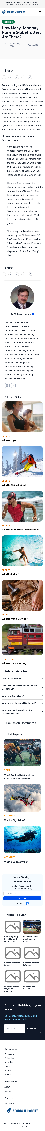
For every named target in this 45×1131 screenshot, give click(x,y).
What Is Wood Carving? (15, 618)
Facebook (9, 1103)
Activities (9, 815)
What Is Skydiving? (14, 820)
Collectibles (9, 659)
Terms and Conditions (22, 1127)
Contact (8, 1091)
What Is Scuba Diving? (16, 861)
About (7, 1086)
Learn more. (22, 6)
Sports (6, 436)
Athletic (8, 1074)
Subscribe (22, 898)
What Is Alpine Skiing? (14, 484)
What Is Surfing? (11, 574)
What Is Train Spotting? (15, 663)
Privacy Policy (7, 1127)
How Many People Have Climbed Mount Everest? (12, 939)
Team (7, 770)
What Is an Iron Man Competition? (20, 529)
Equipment (9, 1054)
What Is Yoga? (10, 440)
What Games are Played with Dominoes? (11, 988)
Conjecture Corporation (28, 1123)
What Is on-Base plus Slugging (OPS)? (30, 939)
